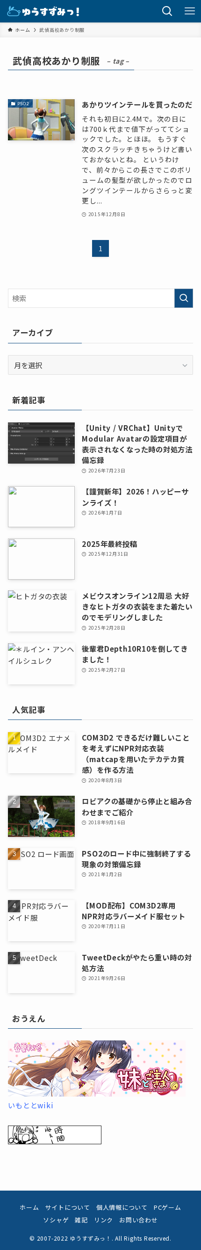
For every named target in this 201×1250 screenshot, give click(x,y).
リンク (103, 1219)
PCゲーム (167, 1207)
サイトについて (67, 1207)
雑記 (81, 1219)
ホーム (29, 1207)
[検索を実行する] (183, 298)
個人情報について (122, 1207)
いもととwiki (30, 1105)
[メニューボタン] (190, 11)
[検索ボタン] (167, 11)
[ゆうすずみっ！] (43, 11)
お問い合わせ (138, 1219)
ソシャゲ (56, 1219)
